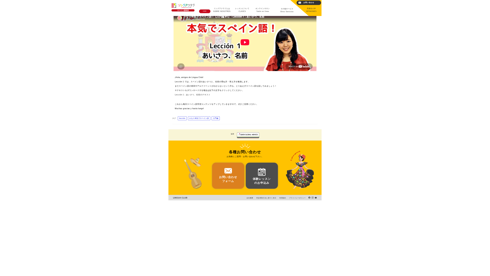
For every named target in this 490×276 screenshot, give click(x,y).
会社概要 (250, 198)
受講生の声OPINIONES (311, 10)
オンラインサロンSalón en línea (262, 10)
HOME (204, 11)
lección (182, 118)
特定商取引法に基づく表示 (266, 198)
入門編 (215, 118)
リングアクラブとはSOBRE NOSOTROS (222, 10)
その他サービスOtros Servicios (287, 10)
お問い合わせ (308, 2)
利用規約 (282, 198)
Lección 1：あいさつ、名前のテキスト (192, 95)
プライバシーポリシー (297, 198)
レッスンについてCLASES (242, 10)
